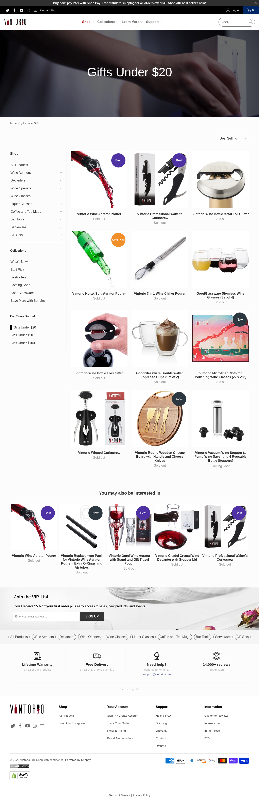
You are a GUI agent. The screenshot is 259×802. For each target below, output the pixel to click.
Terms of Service (119, 795)
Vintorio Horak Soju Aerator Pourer (99, 259)
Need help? (157, 664)
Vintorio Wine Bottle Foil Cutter (99, 338)
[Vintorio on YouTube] (21, 10)
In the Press (212, 730)
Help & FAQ (163, 715)
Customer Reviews (216, 715)
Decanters (18, 180)
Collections (106, 22)
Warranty (161, 730)
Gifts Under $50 (22, 335)
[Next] (243, 539)
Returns (161, 745)
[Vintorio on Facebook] (14, 10)
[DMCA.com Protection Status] (50, 766)
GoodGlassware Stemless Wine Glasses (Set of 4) (220, 259)
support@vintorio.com (157, 674)
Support (152, 22)
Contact (161, 738)
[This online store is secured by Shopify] (50, 776)
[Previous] (16, 539)
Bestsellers (19, 277)
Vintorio (25, 759)
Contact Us (47, 10)
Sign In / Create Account (122, 715)
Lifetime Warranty (37, 664)
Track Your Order (118, 723)
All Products (19, 165)
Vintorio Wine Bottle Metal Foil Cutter (220, 179)
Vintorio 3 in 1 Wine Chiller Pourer (160, 259)
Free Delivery (97, 664)
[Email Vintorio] (35, 10)
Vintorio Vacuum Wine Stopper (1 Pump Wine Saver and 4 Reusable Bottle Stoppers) (220, 418)
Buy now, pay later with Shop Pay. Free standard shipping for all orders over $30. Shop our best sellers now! (129, 3)
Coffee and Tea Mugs (26, 211)
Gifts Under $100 (23, 343)
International (212, 723)
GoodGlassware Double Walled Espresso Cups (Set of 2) (160, 338)
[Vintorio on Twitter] (7, 10)
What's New (19, 261)
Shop (86, 22)
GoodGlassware (22, 293)
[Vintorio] (15, 22)
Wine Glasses (21, 196)
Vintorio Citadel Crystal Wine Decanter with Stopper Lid (177, 527)
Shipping (161, 723)
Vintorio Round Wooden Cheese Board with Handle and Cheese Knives (160, 418)
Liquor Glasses (21, 204)
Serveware (18, 227)
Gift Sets (17, 235)
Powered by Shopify (78, 759)
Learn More (131, 22)
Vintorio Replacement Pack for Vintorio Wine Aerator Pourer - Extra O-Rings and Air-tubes (82, 527)
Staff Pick (17, 269)
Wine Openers (21, 188)
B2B (207, 738)
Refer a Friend (116, 730)
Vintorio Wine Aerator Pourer (99, 179)
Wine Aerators (21, 172)
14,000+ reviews (216, 664)
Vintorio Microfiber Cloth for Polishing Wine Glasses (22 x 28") (220, 338)
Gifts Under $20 (25, 327)
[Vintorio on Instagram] (28, 10)
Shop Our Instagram (72, 723)
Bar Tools (17, 219)
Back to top (127, 689)
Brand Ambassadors (120, 738)
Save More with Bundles (28, 300)
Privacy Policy (141, 795)
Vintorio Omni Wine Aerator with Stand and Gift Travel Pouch (129, 527)
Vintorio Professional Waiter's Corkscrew (160, 179)
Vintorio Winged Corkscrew (99, 418)
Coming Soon (20, 285)
